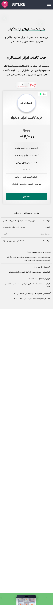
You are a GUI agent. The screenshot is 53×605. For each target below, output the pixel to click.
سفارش (26, 196)
